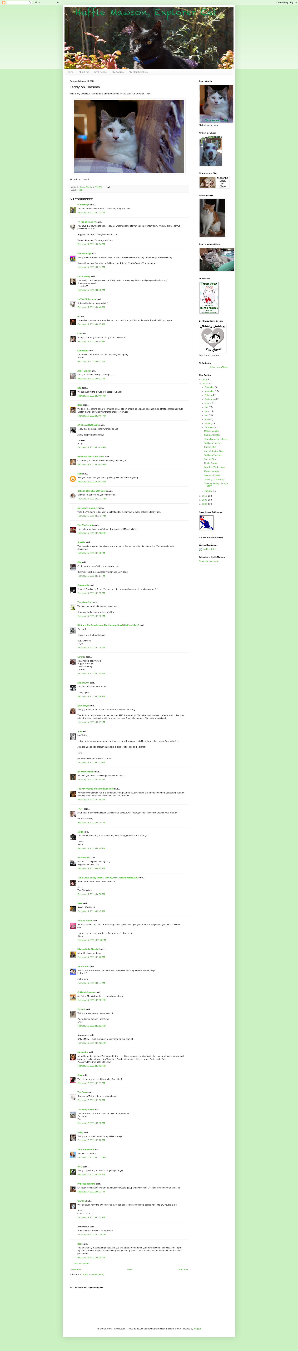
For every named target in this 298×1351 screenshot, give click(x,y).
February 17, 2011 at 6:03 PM (91, 1192)
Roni (79, 1244)
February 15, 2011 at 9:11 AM (91, 341)
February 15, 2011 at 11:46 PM (91, 940)
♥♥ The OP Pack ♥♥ (86, 222)
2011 (204, 383)
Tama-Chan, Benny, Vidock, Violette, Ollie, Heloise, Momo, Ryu (107, 878)
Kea (79, 388)
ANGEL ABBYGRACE (88, 425)
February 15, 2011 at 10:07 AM (91, 416)
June (207, 411)
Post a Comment (82, 1263)
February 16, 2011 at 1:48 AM (91, 957)
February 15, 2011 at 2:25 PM (91, 673)
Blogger (197, 1329)
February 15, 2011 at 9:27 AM (91, 361)
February (209, 427)
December (210, 387)
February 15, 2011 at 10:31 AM (91, 481)
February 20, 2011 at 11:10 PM (91, 1234)
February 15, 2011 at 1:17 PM (91, 576)
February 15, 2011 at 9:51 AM (91, 378)
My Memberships (138, 71)
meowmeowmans (86, 772)
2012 (204, 379)
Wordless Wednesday (214, 467)
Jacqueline (82, 1052)
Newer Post (76, 1269)
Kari (79, 474)
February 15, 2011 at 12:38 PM (91, 533)
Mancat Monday (211, 431)
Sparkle (81, 542)
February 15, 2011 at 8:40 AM (91, 307)
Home (70, 71)
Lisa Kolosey (83, 276)
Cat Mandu (82, 351)
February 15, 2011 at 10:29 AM (91, 464)
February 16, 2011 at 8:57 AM (91, 983)
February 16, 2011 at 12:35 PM (91, 1043)
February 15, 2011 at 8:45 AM (91, 324)
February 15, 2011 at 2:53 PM (91, 762)
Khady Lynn (83, 683)
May (207, 415)
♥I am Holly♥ (83, 205)
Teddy (80, 190)
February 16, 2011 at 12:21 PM (91, 1000)
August (208, 403)
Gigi (79, 562)
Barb (80, 405)
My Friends (100, 71)
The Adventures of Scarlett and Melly (95, 789)
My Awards (118, 71)
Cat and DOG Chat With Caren (92, 491)
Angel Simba (83, 371)
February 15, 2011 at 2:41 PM (91, 722)
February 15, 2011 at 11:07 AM (91, 499)
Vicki (79, 1167)
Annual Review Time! (214, 451)
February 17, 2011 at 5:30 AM (91, 1123)
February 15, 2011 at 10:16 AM (91, 447)
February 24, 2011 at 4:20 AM (91, 1257)
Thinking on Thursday (214, 479)
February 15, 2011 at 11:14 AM (91, 516)
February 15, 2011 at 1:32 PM (91, 593)
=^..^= (80, 809)
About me (84, 71)
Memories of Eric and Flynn (90, 457)
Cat (79, 333)
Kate (79, 903)
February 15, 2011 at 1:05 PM (91, 553)
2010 (204, 496)
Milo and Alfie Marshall (88, 949)
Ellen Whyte (83, 706)
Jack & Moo (83, 966)
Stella (80, 832)
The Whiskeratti (85, 525)
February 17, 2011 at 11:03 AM (91, 1157)
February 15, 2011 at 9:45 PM (91, 911)
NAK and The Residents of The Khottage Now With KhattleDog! (108, 625)
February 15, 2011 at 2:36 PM (91, 696)
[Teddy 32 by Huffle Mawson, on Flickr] (129, 173)
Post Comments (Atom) (93, 1274)
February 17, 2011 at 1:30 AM (91, 1100)
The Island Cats (85, 602)
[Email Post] (108, 187)
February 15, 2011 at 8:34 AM (91, 244)
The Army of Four (86, 1109)
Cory (79, 1075)
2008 (204, 504)
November (210, 391)
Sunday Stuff (210, 447)
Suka (79, 731)
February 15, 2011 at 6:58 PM (91, 894)
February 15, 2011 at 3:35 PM (91, 799)
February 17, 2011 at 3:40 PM (91, 1174)
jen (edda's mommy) (87, 508)
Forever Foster (84, 920)
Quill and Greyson (86, 992)
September (210, 399)
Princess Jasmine (86, 1184)
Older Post (183, 1269)
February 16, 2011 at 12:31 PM (91, 1026)
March (208, 423)
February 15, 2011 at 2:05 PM (91, 647)
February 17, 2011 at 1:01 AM (91, 1083)
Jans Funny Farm (86, 1149)
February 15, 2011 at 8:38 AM (91, 290)
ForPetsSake (83, 857)
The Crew (82, 1092)
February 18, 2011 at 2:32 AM (91, 1217)
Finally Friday (210, 463)
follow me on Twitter (219, 367)
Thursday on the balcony (215, 439)
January (209, 491)
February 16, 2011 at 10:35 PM (91, 1066)
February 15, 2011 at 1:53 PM (91, 616)
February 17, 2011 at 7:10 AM (91, 1140)
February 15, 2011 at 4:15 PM (91, 868)
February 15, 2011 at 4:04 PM (91, 822)
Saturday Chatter (212, 435)
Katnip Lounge (84, 253)
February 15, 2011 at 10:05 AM (91, 396)
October (208, 395)
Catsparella (83, 585)
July (207, 407)
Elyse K (81, 1009)
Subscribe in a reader (209, 561)
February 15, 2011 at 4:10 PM (91, 848)
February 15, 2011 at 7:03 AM (91, 212)
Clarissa (81, 1201)
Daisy (80, 1132)
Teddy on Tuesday (212, 443)
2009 (204, 500)
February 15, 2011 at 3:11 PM (91, 779)
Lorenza (81, 657)
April (207, 419)
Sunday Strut (210, 459)
